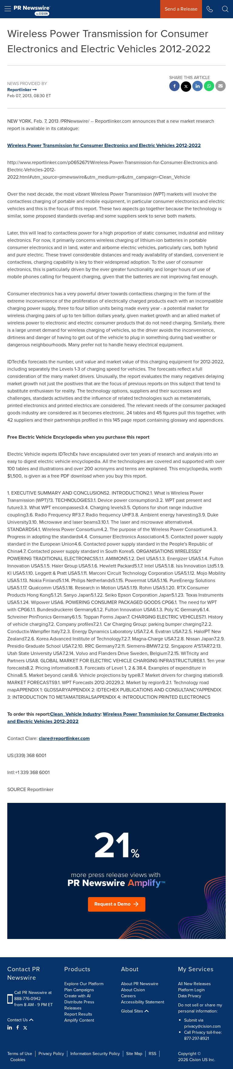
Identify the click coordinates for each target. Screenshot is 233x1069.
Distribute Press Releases (79, 1005)
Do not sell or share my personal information (200, 1008)
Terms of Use (19, 1053)
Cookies (17, 1060)
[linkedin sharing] (197, 87)
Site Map (134, 1053)
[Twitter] (25, 1028)
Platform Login (191, 990)
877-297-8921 (196, 1038)
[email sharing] (220, 87)
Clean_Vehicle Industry (75, 714)
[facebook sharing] (174, 87)
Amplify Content (79, 1020)
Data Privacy (189, 996)
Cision (195, 1060)
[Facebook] (17, 1028)
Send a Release (181, 8)
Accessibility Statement (142, 1002)
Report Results (78, 1014)
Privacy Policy (51, 1053)
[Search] (225, 9)
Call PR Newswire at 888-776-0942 (33, 995)
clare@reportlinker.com (64, 738)
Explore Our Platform (83, 984)
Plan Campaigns (79, 990)
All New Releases (194, 984)
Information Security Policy (95, 1053)
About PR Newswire (139, 984)
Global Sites (132, 1011)
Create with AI (77, 996)
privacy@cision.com (202, 1026)
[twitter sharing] (186, 87)
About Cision (133, 990)
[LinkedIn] (10, 1028)
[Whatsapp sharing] (209, 87)
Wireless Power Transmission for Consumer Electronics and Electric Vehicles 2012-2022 (104, 145)
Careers (128, 996)
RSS (152, 1053)
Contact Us (18, 1020)
